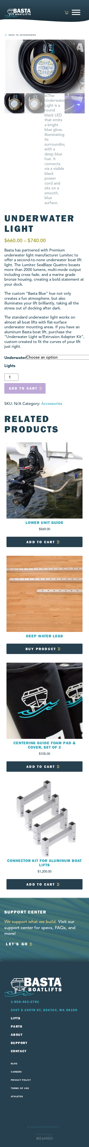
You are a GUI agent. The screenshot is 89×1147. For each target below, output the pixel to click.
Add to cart (23, 388)
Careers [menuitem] (16, 1071)
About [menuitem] (17, 1035)
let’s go (17, 943)
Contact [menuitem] (19, 1051)
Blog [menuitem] (14, 1063)
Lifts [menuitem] (16, 1018)
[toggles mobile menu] (76, 12)
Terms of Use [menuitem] (20, 1088)
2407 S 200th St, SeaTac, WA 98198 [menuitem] (44, 1010)
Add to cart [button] (40, 542)
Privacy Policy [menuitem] (21, 1080)
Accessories (51, 403)
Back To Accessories (22, 35)
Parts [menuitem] (16, 1026)
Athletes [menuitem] (17, 1096)
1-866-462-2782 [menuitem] (25, 1002)
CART (66, 13)
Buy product (40, 649)
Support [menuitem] (19, 1043)
